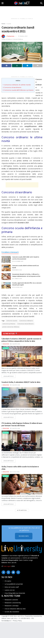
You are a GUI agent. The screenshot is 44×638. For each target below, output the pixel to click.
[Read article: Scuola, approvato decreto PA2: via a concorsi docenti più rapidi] (6, 285)
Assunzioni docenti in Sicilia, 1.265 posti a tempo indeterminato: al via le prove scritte (26, 275)
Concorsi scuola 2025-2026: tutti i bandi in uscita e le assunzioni (25, 258)
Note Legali (7, 566)
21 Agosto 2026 (15, 344)
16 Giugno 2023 (17, 287)
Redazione (10, 36)
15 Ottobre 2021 (23, 36)
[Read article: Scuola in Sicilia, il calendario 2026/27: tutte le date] (22, 397)
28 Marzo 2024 (17, 270)
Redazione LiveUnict (11, 600)
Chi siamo (8, 581)
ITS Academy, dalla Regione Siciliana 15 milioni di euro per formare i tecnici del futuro (22, 424)
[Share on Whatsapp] (17, 65)
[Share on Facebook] (6, 65)
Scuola (9, 24)
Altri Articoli (22, 510)
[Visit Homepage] (22, 3)
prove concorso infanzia (11, 327)
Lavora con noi (10, 590)
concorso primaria (9, 324)
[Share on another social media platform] (37, 65)
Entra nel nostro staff (12, 587)
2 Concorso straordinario (12, 87)
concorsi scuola (11, 321)
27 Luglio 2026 (15, 472)
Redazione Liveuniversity (13, 603)
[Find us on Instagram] (18, 572)
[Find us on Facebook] (3, 572)
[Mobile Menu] (2, 3)
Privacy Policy (17, 621)
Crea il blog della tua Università (15, 593)
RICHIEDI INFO (24, 536)
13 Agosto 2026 (15, 385)
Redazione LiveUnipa (11, 606)
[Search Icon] (41, 3)
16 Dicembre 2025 (18, 261)
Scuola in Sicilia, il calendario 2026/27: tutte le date (21, 382)
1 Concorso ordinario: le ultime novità (16, 85)
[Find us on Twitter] (8, 572)
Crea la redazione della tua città (15, 609)
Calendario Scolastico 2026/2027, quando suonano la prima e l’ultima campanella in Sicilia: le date (21, 339)
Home (3, 24)
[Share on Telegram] (27, 65)
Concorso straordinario (25, 324)
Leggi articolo (9, 376)
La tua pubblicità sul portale (14, 584)
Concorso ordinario (26, 321)
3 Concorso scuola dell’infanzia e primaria (18, 90)
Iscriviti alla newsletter (12, 612)
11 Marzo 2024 (17, 278)
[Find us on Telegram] (13, 572)
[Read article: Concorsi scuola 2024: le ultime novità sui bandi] (6, 268)
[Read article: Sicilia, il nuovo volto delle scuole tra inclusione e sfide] (22, 484)
